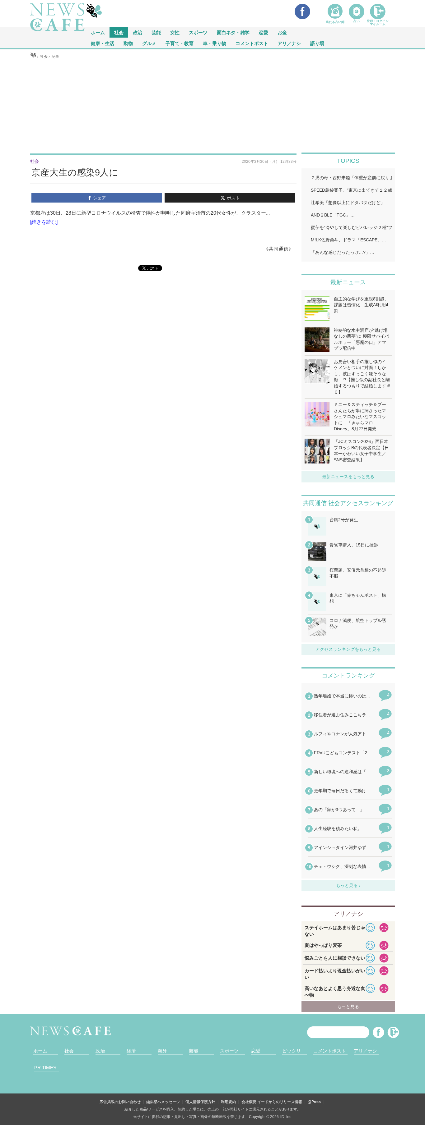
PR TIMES (45, 1067)
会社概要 (248, 1102)
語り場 (317, 43)
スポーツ (198, 32)
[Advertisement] (212, 105)
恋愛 (263, 32)
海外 (162, 1050)
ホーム (40, 1050)
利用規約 (228, 1102)
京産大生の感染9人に (74, 172)
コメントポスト (252, 43)
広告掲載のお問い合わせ (120, 1102)
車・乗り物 (214, 43)
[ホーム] (33, 56)
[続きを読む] (44, 222)
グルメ (149, 43)
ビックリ (291, 1050)
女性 (175, 32)
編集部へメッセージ (163, 1102)
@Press (314, 1102)
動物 (128, 43)
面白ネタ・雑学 (233, 32)
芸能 (156, 32)
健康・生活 (102, 43)
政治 (137, 32)
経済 (131, 1050)
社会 (119, 32)
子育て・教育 (180, 43)
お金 (282, 32)
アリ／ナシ (289, 43)
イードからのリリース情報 (279, 1102)
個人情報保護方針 (200, 1102)
